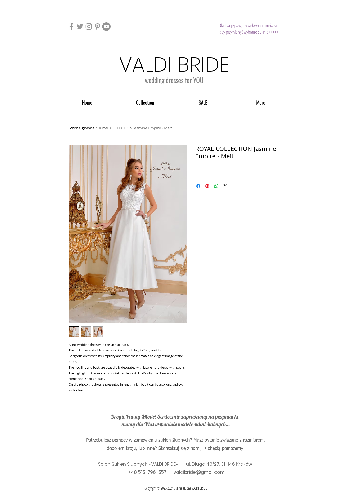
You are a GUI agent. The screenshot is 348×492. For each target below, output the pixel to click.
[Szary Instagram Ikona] (89, 26)
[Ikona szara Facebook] (71, 26)
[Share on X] (225, 186)
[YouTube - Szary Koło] (106, 26)
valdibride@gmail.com (199, 472)
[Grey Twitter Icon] (80, 26)
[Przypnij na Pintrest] (207, 186)
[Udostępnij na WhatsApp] (216, 186)
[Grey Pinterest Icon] (97, 26)
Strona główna (81, 128)
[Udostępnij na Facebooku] (198, 186)
